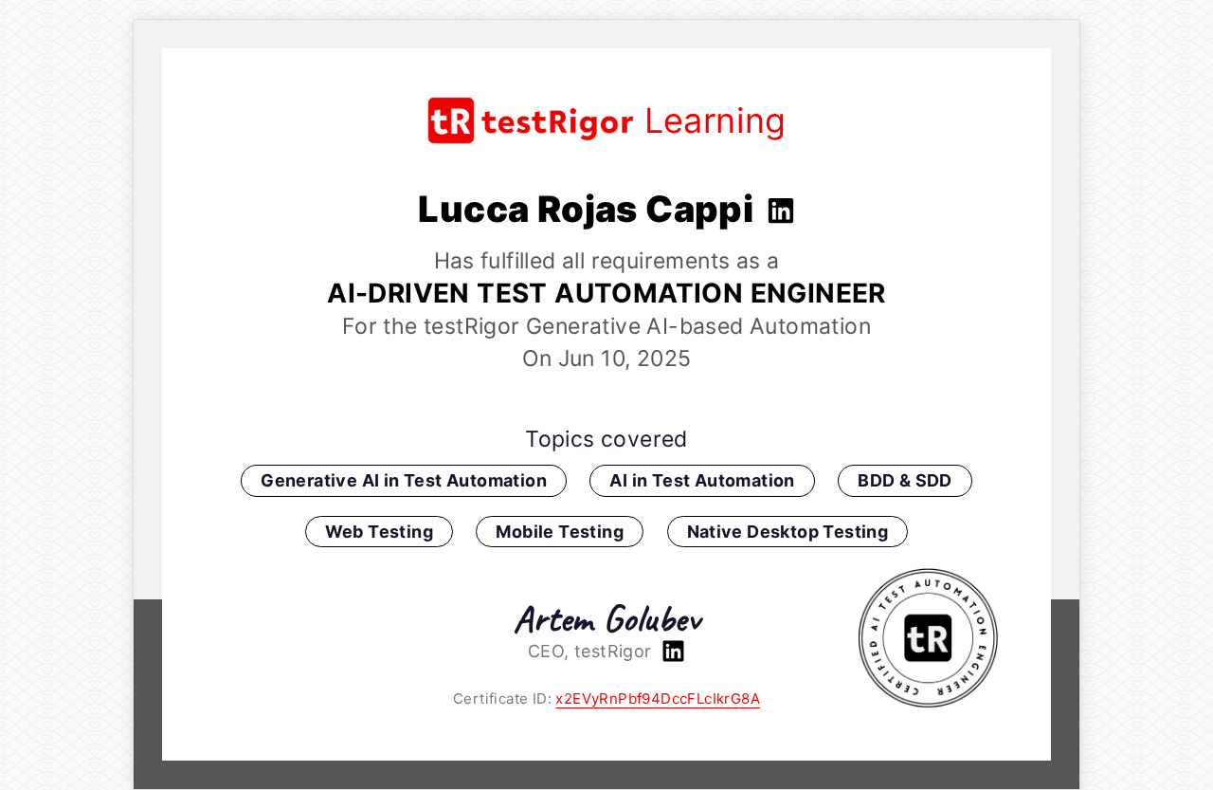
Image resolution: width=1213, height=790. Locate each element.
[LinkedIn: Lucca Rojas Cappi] (778, 208)
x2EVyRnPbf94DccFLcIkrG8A (657, 698)
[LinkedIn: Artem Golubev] (671, 651)
